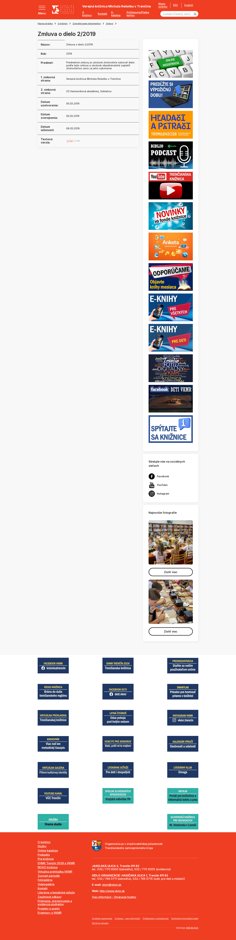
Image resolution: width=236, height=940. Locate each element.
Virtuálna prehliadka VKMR (55, 871)
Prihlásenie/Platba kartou (138, 14)
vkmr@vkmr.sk (111, 884)
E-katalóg (115, 14)
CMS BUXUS (192, 928)
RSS (175, 5)
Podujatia (44, 854)
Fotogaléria (45, 880)
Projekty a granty (49, 908)
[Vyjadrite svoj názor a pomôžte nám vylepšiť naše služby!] (171, 246)
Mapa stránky (162, 5)
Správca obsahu (100, 923)
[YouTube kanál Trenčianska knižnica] (171, 185)
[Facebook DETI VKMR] (171, 398)
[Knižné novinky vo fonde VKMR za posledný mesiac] (171, 216)
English (188, 5)
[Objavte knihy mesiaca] (171, 276)
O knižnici (87, 14)
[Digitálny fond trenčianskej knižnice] (171, 368)
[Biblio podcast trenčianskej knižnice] (171, 155)
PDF (71, 141)
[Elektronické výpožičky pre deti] (171, 337)
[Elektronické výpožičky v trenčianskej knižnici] (171, 307)
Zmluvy (109, 23)
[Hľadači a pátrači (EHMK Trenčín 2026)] (171, 124)
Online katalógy (48, 850)
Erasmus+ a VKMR (50, 912)
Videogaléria (46, 884)
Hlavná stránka (45, 23)
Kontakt (102, 13)
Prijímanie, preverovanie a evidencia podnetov (55, 902)
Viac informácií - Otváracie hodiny (114, 897)
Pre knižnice (46, 859)
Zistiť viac (170, 572)
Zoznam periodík (49, 875)
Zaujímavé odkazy (50, 897)
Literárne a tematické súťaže (56, 892)
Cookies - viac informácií (127, 918)
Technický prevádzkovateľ (184, 918)
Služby (42, 846)
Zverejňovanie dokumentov (87, 23)
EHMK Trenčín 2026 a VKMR (56, 863)
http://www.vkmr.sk (112, 891)
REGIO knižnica (48, 867)
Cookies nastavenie (102, 918)
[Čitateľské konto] (171, 94)
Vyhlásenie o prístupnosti (156, 918)
